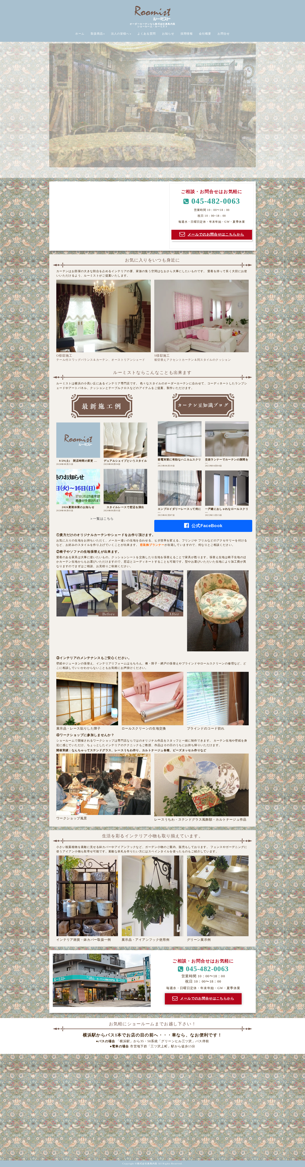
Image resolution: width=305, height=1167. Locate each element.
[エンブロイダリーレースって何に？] (180, 488)
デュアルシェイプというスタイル (125, 460)
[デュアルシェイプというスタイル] (125, 440)
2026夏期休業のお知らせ (78, 507)
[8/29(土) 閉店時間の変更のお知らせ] (78, 440)
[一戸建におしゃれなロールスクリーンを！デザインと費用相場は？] (227, 488)
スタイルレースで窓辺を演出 (125, 507)
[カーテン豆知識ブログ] (203, 417)
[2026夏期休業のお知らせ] (78, 486)
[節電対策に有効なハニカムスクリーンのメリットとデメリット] (180, 439)
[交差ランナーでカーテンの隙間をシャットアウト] (227, 439)
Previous (43, 105)
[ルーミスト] (152, 20)
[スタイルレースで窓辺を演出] (125, 486)
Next (262, 105)
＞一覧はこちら (102, 518)
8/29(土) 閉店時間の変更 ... (78, 460)
